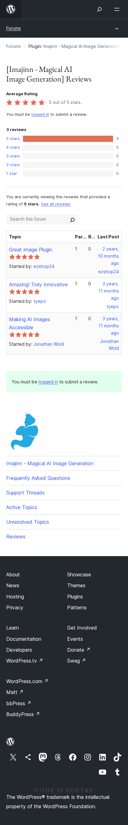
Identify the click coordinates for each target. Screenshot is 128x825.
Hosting (15, 596)
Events (75, 639)
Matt (15, 692)
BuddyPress (23, 714)
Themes (76, 585)
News (12, 585)
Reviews (15, 536)
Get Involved (82, 628)
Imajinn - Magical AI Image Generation (82, 46)
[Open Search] (99, 9)
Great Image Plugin (30, 249)
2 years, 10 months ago (108, 256)
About (13, 574)
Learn (12, 628)
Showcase (79, 574)
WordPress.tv (24, 661)
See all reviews (55, 204)
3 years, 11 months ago (108, 291)
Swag (76, 661)
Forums (13, 28)
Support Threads (25, 493)
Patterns (77, 607)
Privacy (14, 607)
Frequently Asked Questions (38, 478)
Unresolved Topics (27, 522)
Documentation (23, 639)
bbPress (18, 703)
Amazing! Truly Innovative (38, 284)
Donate (78, 650)
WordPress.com (27, 681)
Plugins (75, 596)
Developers (19, 650)
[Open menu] (118, 9)
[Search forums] (72, 219)
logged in (40, 114)
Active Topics (21, 507)
